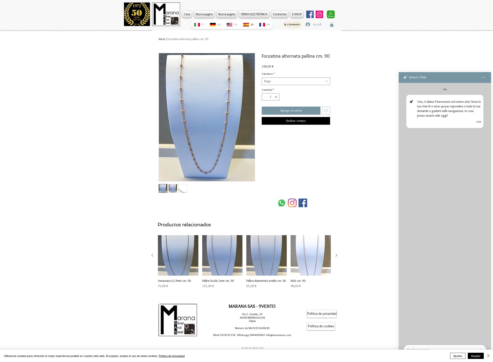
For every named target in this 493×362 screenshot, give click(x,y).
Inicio (162, 39)
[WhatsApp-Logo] (281, 203)
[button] (332, 24)
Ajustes (457, 356)
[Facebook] (310, 14)
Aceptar (475, 356)
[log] (445, 212)
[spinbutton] (270, 96)
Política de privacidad (172, 356)
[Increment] (276, 96)
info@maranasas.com (278, 335)
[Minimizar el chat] (483, 77)
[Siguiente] (336, 255)
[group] (244, 266)
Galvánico (268, 74)
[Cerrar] (488, 356)
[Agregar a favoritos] (326, 111)
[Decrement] (264, 96)
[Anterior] (152, 255)
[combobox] (296, 81)
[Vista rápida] (178, 255)
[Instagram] (319, 14)
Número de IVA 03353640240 (252, 328)
